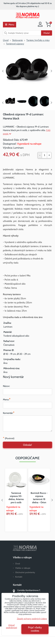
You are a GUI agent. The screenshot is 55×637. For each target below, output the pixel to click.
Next (52, 71)
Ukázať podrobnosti (11, 626)
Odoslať (27, 445)
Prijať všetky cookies (35, 629)
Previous (2, 71)
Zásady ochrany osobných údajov (32, 618)
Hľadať (46, 33)
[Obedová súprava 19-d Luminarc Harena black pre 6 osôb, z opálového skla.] (28, 71)
